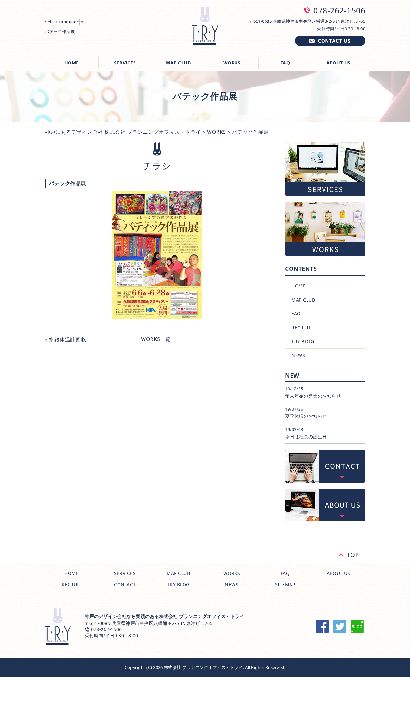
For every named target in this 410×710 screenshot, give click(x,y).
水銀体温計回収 (67, 339)
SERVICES (125, 63)
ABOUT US (338, 63)
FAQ (285, 63)
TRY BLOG (302, 341)
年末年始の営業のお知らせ (313, 396)
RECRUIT (301, 327)
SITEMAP (285, 584)
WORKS (232, 63)
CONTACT (125, 584)
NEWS (298, 355)
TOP (353, 554)
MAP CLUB (178, 63)
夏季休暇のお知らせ (306, 416)
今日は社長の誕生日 (306, 436)
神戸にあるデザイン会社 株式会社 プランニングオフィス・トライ (123, 131)
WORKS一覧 (156, 339)
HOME (71, 63)
